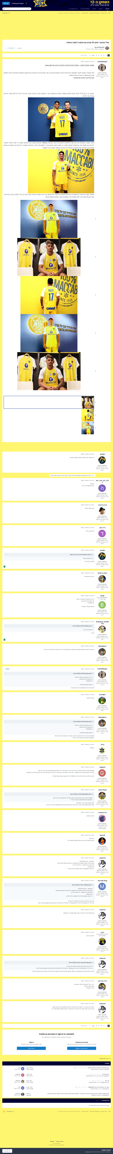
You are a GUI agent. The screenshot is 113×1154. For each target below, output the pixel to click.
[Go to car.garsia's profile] (22, 1075)
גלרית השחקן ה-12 (73, 8)
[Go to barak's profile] (102, 605)
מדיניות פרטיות (59, 1141)
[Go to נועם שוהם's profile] (22, 1094)
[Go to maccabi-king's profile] (102, 886)
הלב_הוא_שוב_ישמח (102, 481)
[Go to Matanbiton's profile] (102, 652)
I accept (6, 1151)
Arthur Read (102, 790)
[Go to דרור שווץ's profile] (102, 533)
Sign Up (6, 3)
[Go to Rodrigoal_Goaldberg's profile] (102, 629)
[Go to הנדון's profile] (102, 941)
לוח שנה (100, 8)
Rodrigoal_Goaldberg (102, 622)
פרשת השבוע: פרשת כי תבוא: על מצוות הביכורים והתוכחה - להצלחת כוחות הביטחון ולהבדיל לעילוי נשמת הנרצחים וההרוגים (78, 1093)
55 (76, 1087)
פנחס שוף (105, 1088)
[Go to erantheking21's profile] (107, 48)
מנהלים (94, 8)
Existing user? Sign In (18, 3)
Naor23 (102, 835)
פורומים (107, 8)
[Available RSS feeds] (4, 1111)
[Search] (4, 8)
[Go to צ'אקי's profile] (102, 750)
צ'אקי (102, 744)
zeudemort (106, 1076)
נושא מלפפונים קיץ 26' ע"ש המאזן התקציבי (98, 1067)
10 (90, 1074)
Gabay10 (102, 767)
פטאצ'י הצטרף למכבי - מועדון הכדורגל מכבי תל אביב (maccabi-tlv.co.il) (69, 65)
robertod (102, 858)
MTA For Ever (102, 573)
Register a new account (82, 1048)
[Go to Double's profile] (102, 460)
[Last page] (90, 55)
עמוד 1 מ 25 (84, 55)
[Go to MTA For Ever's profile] (102, 579)
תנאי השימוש (88, 1152)
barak (102, 596)
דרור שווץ (102, 528)
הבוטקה (93, 1095)
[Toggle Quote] (91, 554)
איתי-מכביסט (102, 981)
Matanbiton (102, 646)
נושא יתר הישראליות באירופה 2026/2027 (98, 1087)
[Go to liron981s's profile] (102, 700)
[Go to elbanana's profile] (22, 1081)
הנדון (102, 932)
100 (75, 1067)
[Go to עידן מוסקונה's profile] (102, 818)
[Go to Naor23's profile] (102, 841)
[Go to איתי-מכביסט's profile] (102, 987)
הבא (93, 55)
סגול (19, 1067)
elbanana (18, 1080)
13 (93, 1080)
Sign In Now (31, 1048)
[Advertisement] (80, 28)
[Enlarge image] (61, 171)
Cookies (52, 1141)
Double (102, 454)
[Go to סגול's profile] (22, 1068)
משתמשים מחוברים (84, 8)
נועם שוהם (105, 1095)
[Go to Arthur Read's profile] (102, 795)
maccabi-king (102, 880)
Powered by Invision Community (56, 1145)
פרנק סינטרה (102, 505)
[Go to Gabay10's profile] (102, 773)
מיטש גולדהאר (105, 1074)
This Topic (10, 8)
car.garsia (17, 1074)
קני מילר (107, 1080)
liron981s (102, 694)
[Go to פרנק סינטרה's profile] (102, 511)
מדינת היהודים (89, 49)
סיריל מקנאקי (104, 1082)
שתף (18, 48)
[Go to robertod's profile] (102, 863)
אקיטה (106, 1069)
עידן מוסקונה (102, 812)
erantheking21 (100, 47)
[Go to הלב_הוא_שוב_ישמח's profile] (102, 488)
